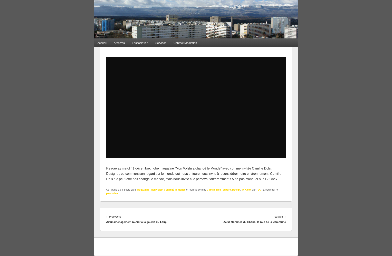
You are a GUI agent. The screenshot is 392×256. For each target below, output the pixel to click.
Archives (119, 43)
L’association (140, 43)
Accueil (102, 43)
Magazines (143, 189)
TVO (258, 189)
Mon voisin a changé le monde (168, 189)
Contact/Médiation (185, 43)
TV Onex (246, 189)
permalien (112, 193)
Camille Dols (214, 189)
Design (236, 189)
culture (227, 189)
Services (160, 43)
